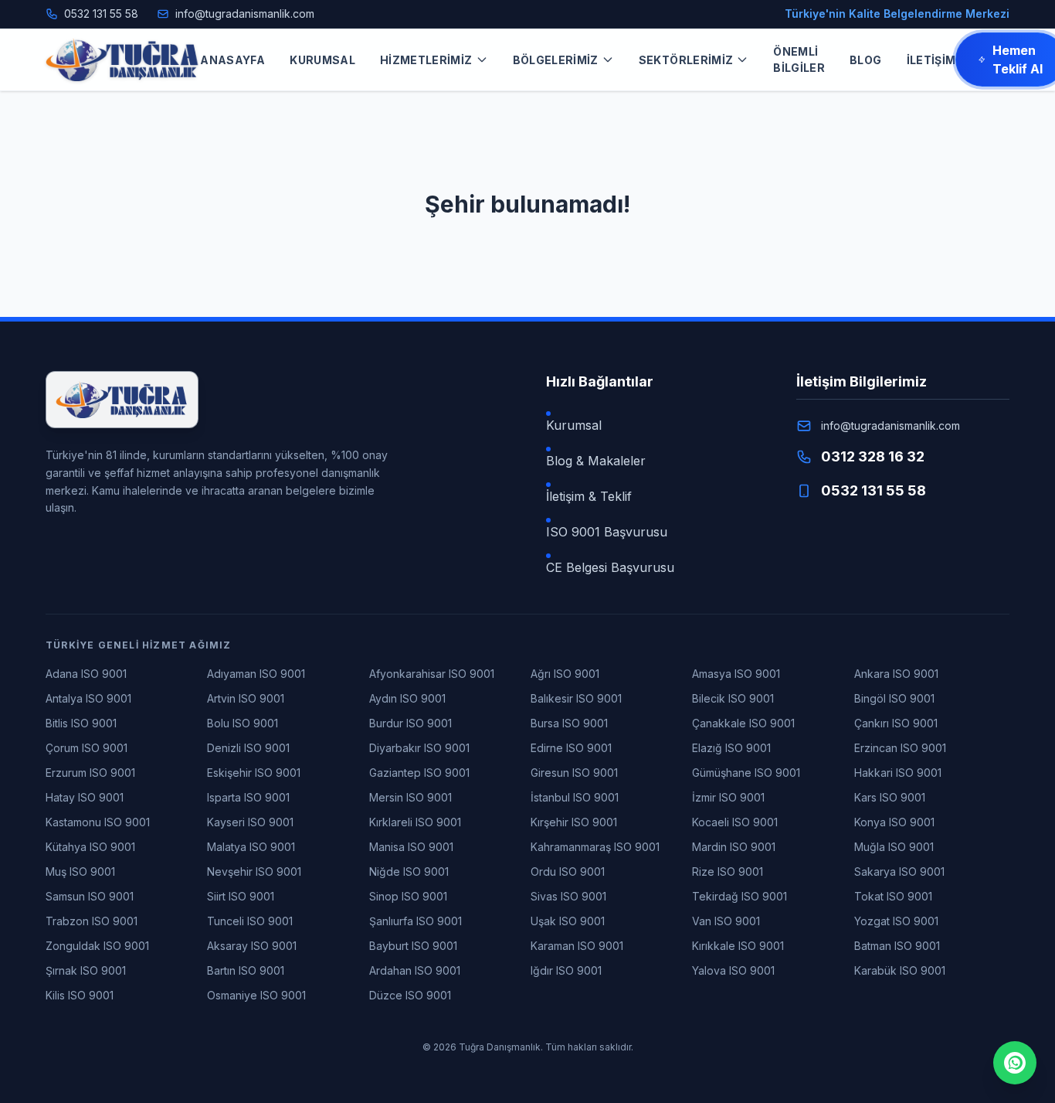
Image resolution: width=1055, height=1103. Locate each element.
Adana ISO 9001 (86, 673)
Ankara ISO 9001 (896, 673)
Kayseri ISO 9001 (250, 822)
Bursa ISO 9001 (569, 723)
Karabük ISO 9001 (899, 970)
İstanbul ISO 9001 (575, 797)
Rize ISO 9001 (727, 871)
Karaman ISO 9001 (577, 945)
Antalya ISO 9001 (88, 698)
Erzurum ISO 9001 (90, 772)
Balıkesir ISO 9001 (576, 698)
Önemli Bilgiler (799, 59)
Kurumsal (322, 59)
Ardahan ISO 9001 (414, 970)
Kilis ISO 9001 (80, 995)
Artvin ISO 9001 (245, 698)
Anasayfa (232, 59)
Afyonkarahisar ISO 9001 (431, 673)
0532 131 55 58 (101, 13)
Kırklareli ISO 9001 (415, 822)
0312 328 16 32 (872, 456)
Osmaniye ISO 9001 (256, 995)
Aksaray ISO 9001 (252, 945)
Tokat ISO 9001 (893, 896)
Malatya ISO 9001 (251, 846)
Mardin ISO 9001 (733, 846)
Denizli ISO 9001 (248, 747)
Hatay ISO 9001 (85, 797)
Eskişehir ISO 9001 (253, 772)
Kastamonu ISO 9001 (98, 822)
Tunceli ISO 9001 (250, 921)
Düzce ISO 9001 (410, 995)
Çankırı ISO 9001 (896, 723)
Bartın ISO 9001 (245, 970)
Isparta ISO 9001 (248, 797)
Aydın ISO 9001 (407, 698)
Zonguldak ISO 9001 (97, 945)
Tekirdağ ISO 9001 (739, 896)
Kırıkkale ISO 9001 (738, 945)
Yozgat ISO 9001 (896, 921)
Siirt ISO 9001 (240, 896)
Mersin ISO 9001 (410, 797)
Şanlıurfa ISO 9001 (415, 921)
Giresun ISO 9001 (574, 772)
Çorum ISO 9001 (86, 747)
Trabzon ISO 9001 (91, 921)
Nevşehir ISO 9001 (254, 871)
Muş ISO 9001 (80, 871)
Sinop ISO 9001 (408, 896)
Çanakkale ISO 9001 (743, 723)
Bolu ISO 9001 (242, 723)
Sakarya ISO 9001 (899, 871)
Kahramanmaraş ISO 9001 (595, 846)
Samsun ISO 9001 (90, 896)
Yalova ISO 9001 (733, 970)
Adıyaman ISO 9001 (256, 673)
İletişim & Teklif (589, 496)
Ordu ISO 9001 (568, 871)
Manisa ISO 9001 (411, 846)
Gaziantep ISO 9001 (419, 772)
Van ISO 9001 (726, 921)
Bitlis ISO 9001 (81, 723)
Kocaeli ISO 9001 (735, 822)
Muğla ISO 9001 (894, 846)
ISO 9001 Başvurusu (606, 532)
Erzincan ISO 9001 (900, 747)
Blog (865, 59)
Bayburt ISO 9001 (413, 945)
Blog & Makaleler (596, 460)
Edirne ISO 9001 (571, 747)
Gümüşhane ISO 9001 (746, 772)
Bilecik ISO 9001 (733, 698)
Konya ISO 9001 (894, 822)
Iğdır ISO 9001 (566, 970)
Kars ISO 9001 (889, 797)
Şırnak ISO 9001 (86, 970)
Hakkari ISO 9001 (897, 772)
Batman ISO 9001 (897, 945)
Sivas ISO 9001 (568, 896)
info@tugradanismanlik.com (244, 13)
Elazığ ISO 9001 (731, 747)
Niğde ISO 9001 (409, 871)
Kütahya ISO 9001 (90, 846)
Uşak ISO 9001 (568, 921)
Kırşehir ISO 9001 (574, 822)
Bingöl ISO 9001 (894, 698)
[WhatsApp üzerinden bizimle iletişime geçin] (1014, 1062)
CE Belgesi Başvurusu (610, 567)
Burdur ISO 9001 (410, 723)
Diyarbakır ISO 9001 (419, 747)
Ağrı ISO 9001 (565, 673)
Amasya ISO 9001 (736, 673)
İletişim (931, 59)
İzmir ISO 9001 (728, 797)
